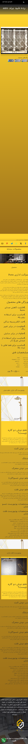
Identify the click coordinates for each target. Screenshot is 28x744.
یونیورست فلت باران (14, 553)
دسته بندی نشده (20, 239)
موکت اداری (25, 279)
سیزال (17, 295)
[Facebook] (25, 243)
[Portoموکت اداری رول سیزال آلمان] (14, 254)
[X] (21, 243)
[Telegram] (11, 243)
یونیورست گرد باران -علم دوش (14, 390)
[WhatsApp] (16, 243)
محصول (14, 267)
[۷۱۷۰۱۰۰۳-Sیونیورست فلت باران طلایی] (14, 540)
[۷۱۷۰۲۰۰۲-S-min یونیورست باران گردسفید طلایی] (14, 377)
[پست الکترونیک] (2, 243)
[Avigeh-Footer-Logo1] (7, 2)
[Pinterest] (7, 243)
